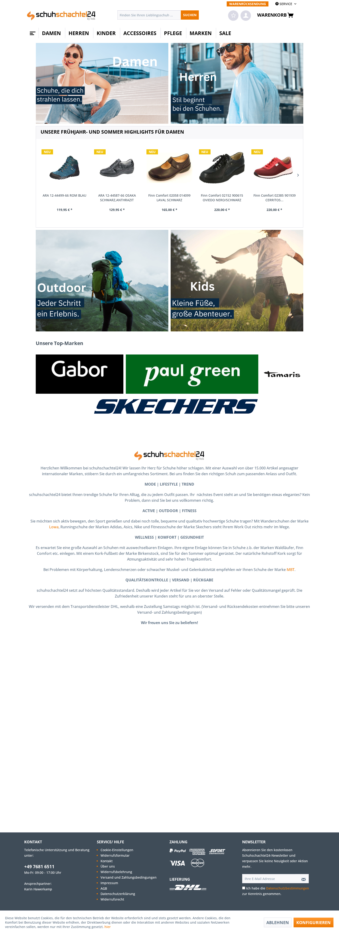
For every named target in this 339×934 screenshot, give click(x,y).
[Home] (32, 31)
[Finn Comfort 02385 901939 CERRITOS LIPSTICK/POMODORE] (274, 168)
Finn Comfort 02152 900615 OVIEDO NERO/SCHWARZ (222, 197)
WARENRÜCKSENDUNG (247, 4)
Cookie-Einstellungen (117, 850)
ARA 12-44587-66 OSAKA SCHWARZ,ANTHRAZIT (117, 197)
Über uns (108, 866)
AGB (104, 888)
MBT (290, 569)
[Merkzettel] (233, 15)
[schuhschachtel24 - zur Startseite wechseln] (61, 16)
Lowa (54, 526)
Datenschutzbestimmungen (287, 888)
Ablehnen (277, 922)
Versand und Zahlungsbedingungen (129, 877)
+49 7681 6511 (39, 867)
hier (108, 927)
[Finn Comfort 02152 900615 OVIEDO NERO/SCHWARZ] (222, 168)
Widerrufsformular (115, 855)
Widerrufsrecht (112, 899)
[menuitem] (247, 4)
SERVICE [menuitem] (286, 4)
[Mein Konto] (246, 15)
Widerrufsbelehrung (116, 872)
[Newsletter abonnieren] (302, 878)
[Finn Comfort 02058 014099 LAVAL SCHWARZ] (169, 168)
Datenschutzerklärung (118, 894)
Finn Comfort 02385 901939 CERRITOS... (274, 197)
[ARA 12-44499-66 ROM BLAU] (64, 168)
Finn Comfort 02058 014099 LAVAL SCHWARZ (169, 197)
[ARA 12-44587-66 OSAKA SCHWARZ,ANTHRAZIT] (117, 168)
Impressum (109, 883)
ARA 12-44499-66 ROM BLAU (64, 195)
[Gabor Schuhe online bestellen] (79, 374)
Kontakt (107, 861)
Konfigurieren (313, 922)
